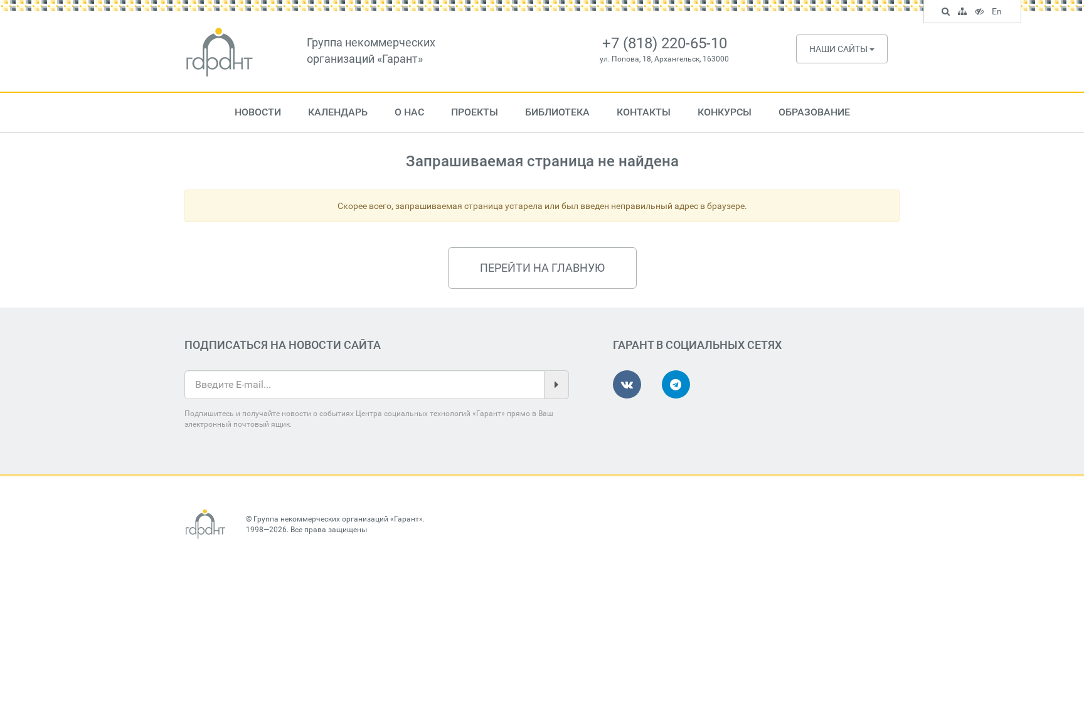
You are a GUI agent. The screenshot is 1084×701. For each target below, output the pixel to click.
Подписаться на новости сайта (282, 344)
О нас (409, 112)
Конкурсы (725, 112)
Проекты (474, 112)
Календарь (338, 112)
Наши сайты (839, 49)
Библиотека (557, 112)
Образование (814, 112)
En (998, 13)
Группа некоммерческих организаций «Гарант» (338, 519)
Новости (258, 112)
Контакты (644, 112)
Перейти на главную (542, 267)
